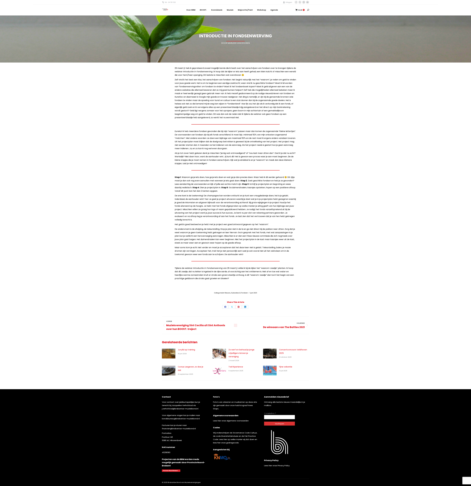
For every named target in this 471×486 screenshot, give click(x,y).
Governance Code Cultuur (245, 432)
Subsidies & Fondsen (239, 293)
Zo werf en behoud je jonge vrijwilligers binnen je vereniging (241, 353)
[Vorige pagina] (168, 353)
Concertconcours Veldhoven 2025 (293, 351)
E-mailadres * (270, 413)
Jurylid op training (186, 349)
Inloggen (289, 2)
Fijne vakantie (285, 366)
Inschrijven (279, 423)
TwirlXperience (236, 366)
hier (219, 420)
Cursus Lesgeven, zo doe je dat (190, 368)
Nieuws (227, 293)
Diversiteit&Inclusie (229, 436)
